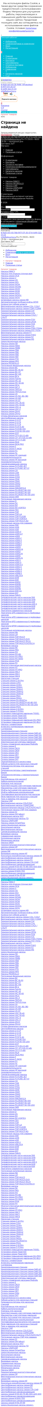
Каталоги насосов (14, 74)
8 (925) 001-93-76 (8, 137)
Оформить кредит (9, 226)
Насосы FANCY (12, 181)
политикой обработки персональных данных (19, 222)
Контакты (10, 60)
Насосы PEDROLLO (15, 183)
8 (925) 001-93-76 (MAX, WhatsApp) (17, 85)
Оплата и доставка (14, 65)
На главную (6, 135)
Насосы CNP (11, 186)
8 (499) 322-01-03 (8, 89)
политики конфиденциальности (22, 29)
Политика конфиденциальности (21, 167)
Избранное (11, 67)
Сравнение (11, 69)
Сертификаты (12, 63)
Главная (9, 56)
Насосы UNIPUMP (14, 188)
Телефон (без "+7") (9, 212)
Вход (8, 46)
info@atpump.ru (8, 91)
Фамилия (5, 209)
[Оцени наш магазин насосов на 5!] (9, 101)
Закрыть (5, 228)
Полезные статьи (14, 152)
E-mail (4, 217)
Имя (3, 207)
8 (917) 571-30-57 (8, 87)
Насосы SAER (12, 190)
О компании (11, 58)
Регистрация (12, 48)
